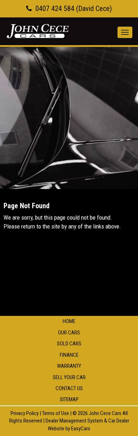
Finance (69, 355)
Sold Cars (69, 343)
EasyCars (80, 428)
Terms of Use (56, 413)
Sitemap (69, 399)
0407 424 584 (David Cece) (73, 8)
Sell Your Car (69, 377)
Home (69, 321)
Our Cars (69, 332)
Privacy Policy (25, 413)
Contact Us (69, 388)
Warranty (69, 366)
